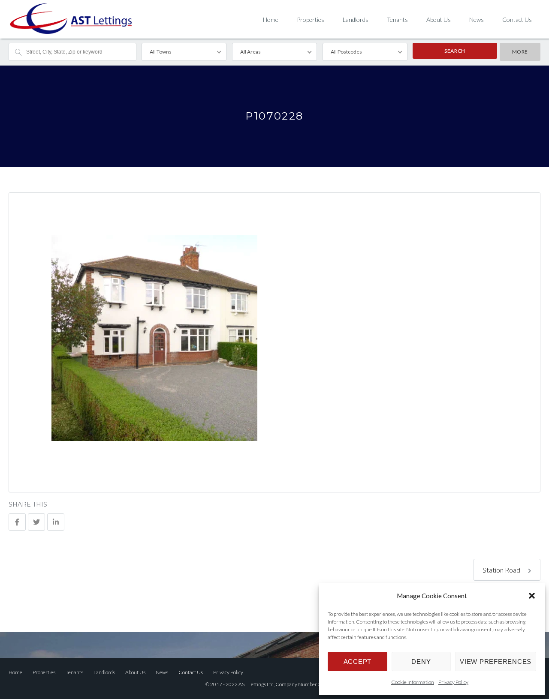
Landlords (355, 19)
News (476, 19)
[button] (532, 595)
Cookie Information (412, 682)
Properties (310, 19)
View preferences (495, 661)
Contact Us (517, 19)
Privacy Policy (453, 682)
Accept (358, 661)
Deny (421, 661)
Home (270, 19)
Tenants (397, 19)
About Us (438, 19)
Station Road (502, 570)
